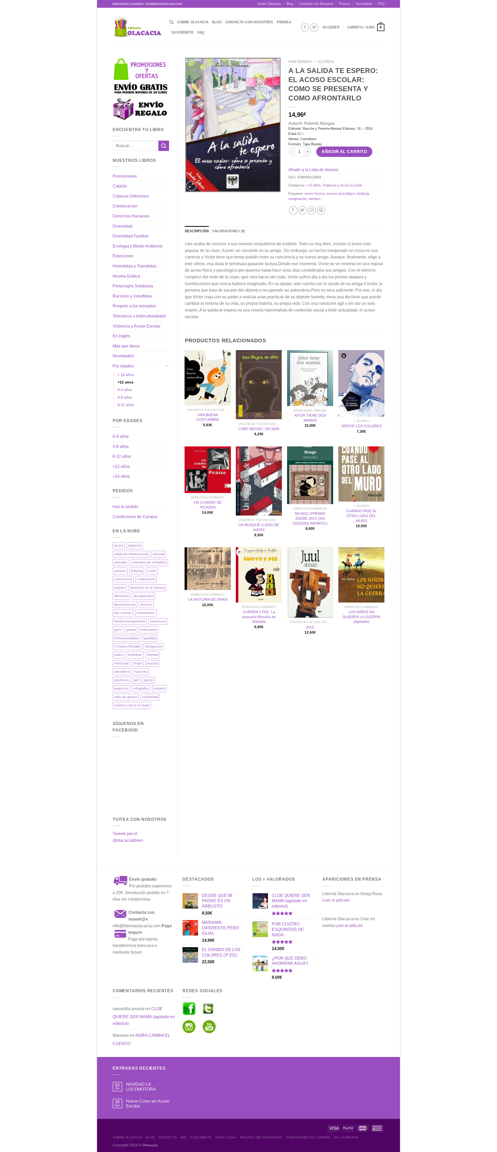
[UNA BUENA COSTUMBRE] (208, 377)
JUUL (310, 627)
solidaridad (150, 697)
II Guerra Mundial (127, 646)
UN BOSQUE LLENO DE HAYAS (259, 527)
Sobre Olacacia (269, 4)
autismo (120, 571)
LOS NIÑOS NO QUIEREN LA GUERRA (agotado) (361, 617)
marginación (297, 199)
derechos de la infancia (147, 588)
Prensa (344, 4)
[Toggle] (167, 366)
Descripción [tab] (197, 231)
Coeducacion (125, 206)
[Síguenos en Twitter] (314, 27)
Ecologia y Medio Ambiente (138, 246)
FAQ (381, 4)
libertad (152, 655)
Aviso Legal (226, 1137)
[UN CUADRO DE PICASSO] (208, 469)
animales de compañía (149, 562)
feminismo (158, 621)
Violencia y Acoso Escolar (136, 326)
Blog (290, 4)
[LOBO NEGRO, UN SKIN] (259, 384)
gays (117, 630)
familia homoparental (129, 621)
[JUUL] (310, 582)
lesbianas (135, 655)
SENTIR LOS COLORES (361, 426)
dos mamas (123, 613)
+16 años (121, 476)
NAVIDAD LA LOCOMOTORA (141, 1086)
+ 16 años (126, 375)
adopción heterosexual (131, 554)
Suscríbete (364, 4)
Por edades (123, 366)
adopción (135, 545)
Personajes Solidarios (133, 286)
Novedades (123, 356)
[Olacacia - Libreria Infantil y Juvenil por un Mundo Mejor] (137, 27)
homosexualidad (126, 638)
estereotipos (146, 613)
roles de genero (125, 697)
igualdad (149, 638)
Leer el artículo (335, 900)
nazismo (141, 671)
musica (152, 663)
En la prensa (346, 1137)
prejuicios (121, 688)
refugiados (141, 688)
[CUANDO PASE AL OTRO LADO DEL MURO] (361, 474)
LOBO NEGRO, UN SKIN (258, 429)
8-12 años (126, 405)
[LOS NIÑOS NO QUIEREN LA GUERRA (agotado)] (361, 575)
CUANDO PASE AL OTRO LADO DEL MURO (361, 516)
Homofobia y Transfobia (134, 266)
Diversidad (123, 226)
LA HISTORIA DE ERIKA (208, 599)
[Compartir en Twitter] (302, 210)
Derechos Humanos (131, 216)
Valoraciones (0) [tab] (228, 231)
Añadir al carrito (344, 151)
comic (151, 571)
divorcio (146, 604)
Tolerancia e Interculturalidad (139, 316)
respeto (159, 688)
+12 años (126, 382)
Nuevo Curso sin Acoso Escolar (147, 1103)
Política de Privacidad (261, 1137)
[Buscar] (171, 22)
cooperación (146, 579)
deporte (119, 588)
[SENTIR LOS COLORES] (361, 383)
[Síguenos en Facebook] (305, 27)
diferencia (121, 596)
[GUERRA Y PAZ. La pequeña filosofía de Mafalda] (259, 575)
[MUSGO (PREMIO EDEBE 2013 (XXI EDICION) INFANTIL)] (310, 475)
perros (148, 680)
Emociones (123, 256)
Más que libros (126, 346)
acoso (118, 545)
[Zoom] (191, 186)
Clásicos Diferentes (131, 196)
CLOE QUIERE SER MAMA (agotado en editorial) (144, 1016)
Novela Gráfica (126, 276)
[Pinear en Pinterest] (321, 210)
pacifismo (121, 680)
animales (121, 562)
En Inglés (121, 336)
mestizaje (121, 663)
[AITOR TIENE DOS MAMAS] (310, 378)
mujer (138, 663)
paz (136, 680)
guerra (131, 630)
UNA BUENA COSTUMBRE (207, 417)
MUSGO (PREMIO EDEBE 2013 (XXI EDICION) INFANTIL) (310, 518)
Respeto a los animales (134, 306)
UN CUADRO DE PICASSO (208, 504)
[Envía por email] (312, 210)
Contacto (167, 1137)
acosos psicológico (341, 193)
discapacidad (143, 596)
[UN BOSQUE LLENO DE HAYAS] (259, 481)
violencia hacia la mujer (131, 705)
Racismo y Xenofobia (132, 296)
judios (118, 655)
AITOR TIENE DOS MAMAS (310, 417)
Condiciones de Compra (135, 517)
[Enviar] (163, 146)
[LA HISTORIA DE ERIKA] (208, 568)
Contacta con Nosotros (316, 4)
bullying (136, 571)
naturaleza (122, 671)
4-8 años (125, 397)
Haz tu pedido (125, 506)
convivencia (123, 579)
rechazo (314, 199)
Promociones (125, 176)
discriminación (125, 604)
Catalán (120, 186)
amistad (159, 554)
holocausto (149, 630)
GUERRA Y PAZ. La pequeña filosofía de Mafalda (259, 617)
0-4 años (125, 390)
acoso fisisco (315, 193)
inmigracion (153, 646)
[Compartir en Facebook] (293, 210)
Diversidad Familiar (131, 236)
